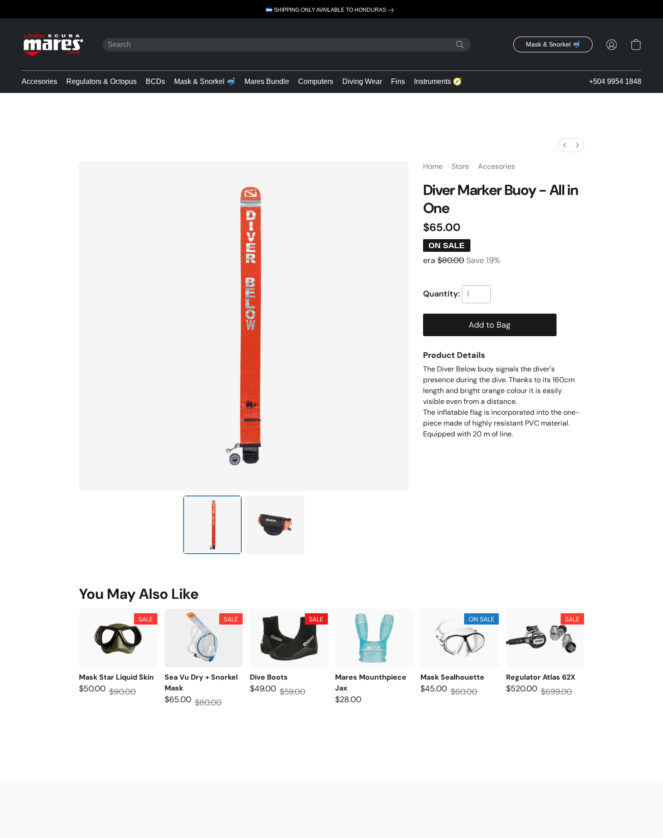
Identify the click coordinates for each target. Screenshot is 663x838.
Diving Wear (362, 81)
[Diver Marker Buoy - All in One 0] (212, 524)
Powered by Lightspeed (331, 815)
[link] (331, 10)
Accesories (39, 81)
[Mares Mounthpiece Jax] (374, 638)
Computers (315, 81)
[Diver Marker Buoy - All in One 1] (274, 524)
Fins (398, 81)
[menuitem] (564, 145)
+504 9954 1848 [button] (615, 81)
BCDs (155, 81)
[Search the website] (460, 44)
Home (432, 166)
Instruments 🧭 (438, 81)
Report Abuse (331, 802)
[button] (53, 44)
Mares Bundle (266, 81)
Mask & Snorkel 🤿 (204, 81)
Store (460, 166)
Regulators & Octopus (101, 81)
